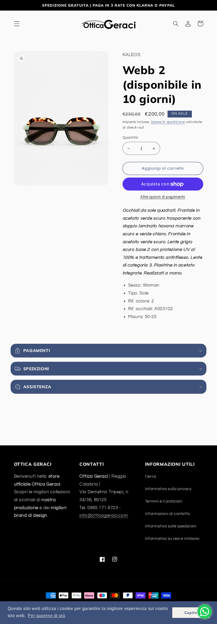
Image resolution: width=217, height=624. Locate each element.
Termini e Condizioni (163, 501)
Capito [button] (190, 613)
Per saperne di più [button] (46, 615)
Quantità (130, 137)
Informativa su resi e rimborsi (172, 539)
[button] (17, 23)
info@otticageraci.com (103, 515)
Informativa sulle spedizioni (170, 526)
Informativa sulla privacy (168, 489)
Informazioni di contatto (167, 514)
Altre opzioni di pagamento (162, 197)
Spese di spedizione (168, 122)
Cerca (150, 476)
